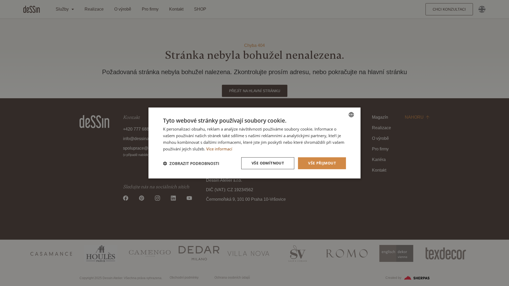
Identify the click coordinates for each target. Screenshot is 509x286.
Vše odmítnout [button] (268, 163)
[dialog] (254, 143)
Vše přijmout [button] (322, 163)
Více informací (219, 148)
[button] (191, 163)
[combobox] (351, 114)
